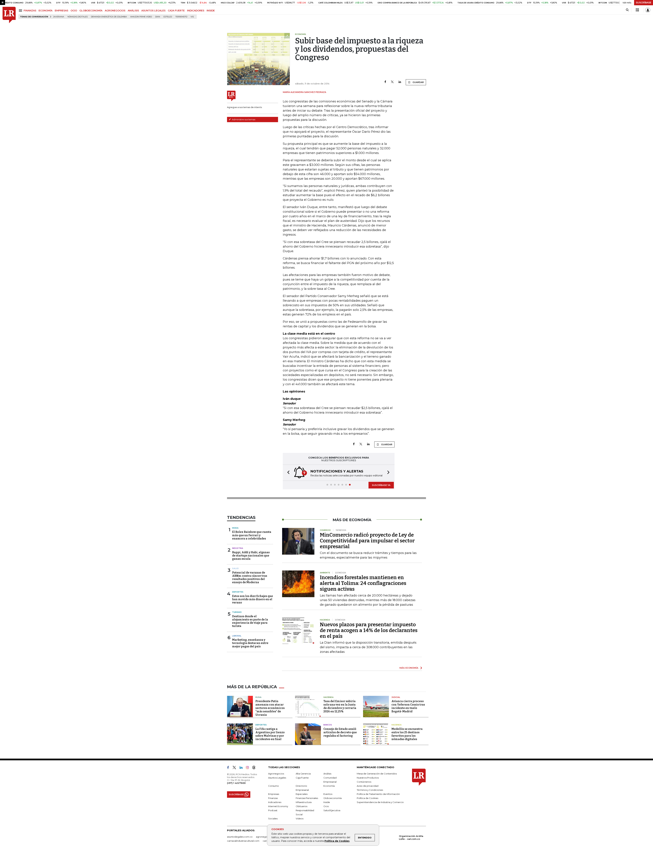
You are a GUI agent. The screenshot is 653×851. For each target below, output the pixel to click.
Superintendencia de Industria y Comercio (380, 802)
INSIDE (211, 10)
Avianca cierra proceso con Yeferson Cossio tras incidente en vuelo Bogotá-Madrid (408, 706)
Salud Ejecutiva (331, 810)
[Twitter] (392, 82)
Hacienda (328, 697)
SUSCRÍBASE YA (381, 485)
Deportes (237, 592)
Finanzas (273, 798)
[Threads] (255, 768)
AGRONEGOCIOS (115, 10)
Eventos (327, 794)
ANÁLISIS (133, 10)
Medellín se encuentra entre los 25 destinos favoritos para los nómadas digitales (407, 734)
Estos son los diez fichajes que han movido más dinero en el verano (252, 599)
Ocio (326, 806)
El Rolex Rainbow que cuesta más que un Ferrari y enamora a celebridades (251, 535)
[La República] (9, 15)
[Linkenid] (242, 768)
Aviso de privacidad (367, 785)
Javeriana (58, 17)
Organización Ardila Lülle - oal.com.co (411, 837)
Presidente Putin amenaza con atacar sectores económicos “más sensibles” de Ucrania (270, 708)
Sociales (273, 818)
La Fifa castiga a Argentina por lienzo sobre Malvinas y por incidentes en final (270, 734)
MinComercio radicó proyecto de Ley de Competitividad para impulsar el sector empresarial (367, 541)
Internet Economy (278, 806)
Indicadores (274, 802)
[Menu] (21, 10)
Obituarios (301, 806)
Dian (157, 17)
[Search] (627, 10)
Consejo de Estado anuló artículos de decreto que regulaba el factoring (340, 732)
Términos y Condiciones (370, 790)
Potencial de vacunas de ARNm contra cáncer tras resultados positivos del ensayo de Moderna (249, 577)
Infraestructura (304, 802)
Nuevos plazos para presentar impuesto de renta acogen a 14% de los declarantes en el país (368, 630)
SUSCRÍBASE (643, 2)
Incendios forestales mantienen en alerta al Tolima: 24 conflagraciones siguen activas (363, 583)
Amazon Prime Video (141, 17)
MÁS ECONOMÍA (408, 667)
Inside (326, 802)
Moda (235, 528)
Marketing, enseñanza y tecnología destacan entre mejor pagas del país (250, 643)
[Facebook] (385, 82)
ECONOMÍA (45, 10)
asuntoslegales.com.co (240, 836)
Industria (237, 548)
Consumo (273, 785)
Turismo (237, 612)
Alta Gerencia (303, 773)
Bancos (327, 725)
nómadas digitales (78, 17)
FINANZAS (30, 10)
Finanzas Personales (307, 798)
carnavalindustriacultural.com (243, 840)
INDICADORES (195, 10)
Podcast (272, 810)
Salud (235, 568)
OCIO (74, 10)
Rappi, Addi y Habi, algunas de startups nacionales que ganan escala (251, 555)
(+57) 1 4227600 (236, 783)
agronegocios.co (265, 836)
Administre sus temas (243, 119)
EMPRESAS (61, 10)
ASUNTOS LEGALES (153, 10)
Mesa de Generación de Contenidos (377, 773)
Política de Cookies (336, 840)
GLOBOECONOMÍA (90, 10)
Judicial (395, 697)
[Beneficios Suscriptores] (637, 10)
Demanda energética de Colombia (109, 17)
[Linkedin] (400, 82)
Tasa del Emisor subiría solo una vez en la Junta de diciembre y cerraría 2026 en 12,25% (339, 706)
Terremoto (181, 17)
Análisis (327, 773)
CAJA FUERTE (176, 10)
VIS (192, 17)
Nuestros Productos (368, 777)
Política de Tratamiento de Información (378, 794)
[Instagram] (249, 768)
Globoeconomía (332, 798)
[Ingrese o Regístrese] (647, 10)
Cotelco (167, 17)
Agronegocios (276, 773)
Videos (299, 818)
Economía (329, 785)
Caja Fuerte (302, 777)
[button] (287, 473)
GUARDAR (418, 82)
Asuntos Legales (277, 777)
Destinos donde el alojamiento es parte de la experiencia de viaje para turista (250, 621)
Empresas (273, 794)
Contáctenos (364, 781)
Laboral (236, 636)
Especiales (301, 794)
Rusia (258, 697)
